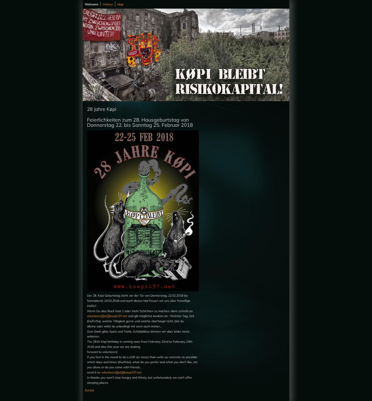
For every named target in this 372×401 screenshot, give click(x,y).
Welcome (91, 4)
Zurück (89, 390)
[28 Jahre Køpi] (144, 290)
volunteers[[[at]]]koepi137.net (107, 316)
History (108, 4)
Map (120, 4)
